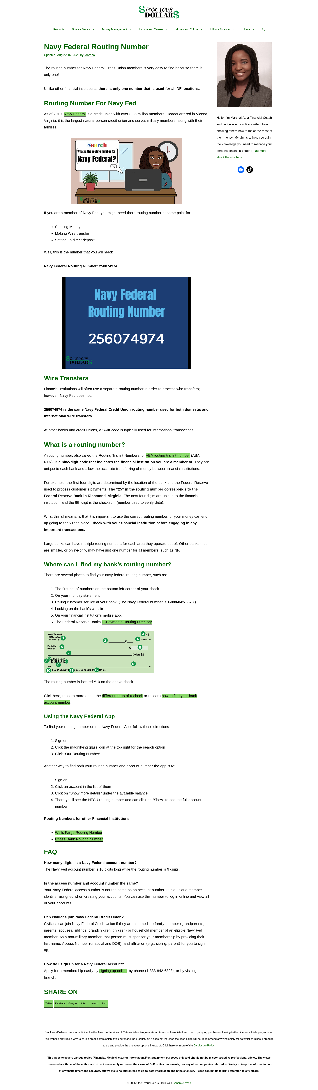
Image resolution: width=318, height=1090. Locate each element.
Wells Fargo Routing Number (78, 833)
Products (58, 29)
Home (246, 29)
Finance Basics (81, 29)
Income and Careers (151, 29)
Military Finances (220, 29)
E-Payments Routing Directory (127, 622)
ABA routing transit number (168, 455)
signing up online (113, 971)
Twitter (48, 1003)
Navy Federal (75, 114)
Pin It (104, 1003)
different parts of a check (122, 696)
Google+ (72, 1003)
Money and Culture (187, 29)
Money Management (114, 29)
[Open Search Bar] (263, 29)
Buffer (83, 1003)
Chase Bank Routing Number (79, 839)
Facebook (60, 1003)
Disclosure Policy (204, 1045)
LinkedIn (94, 1003)
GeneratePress (182, 1082)
